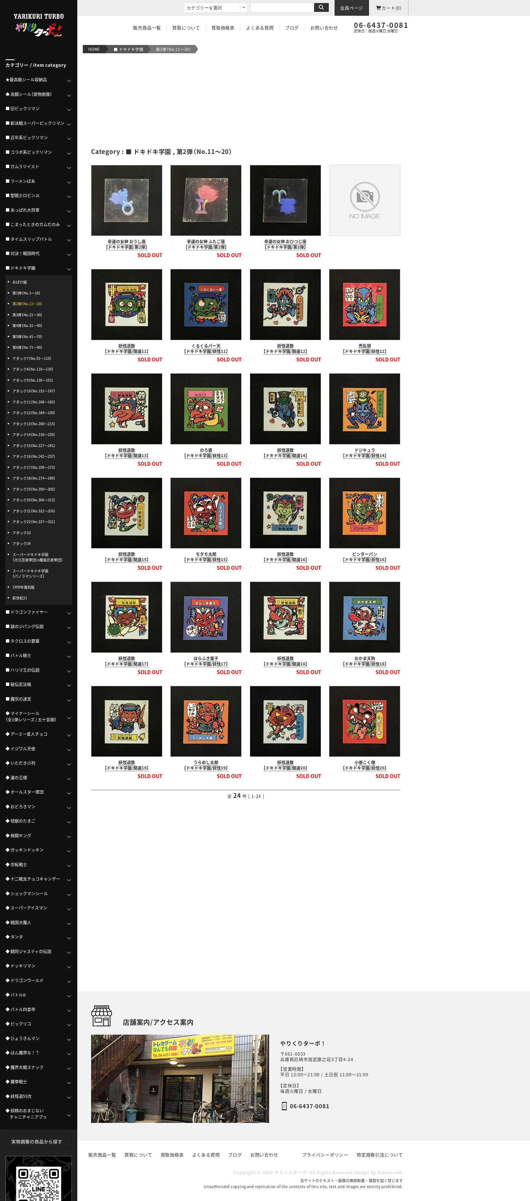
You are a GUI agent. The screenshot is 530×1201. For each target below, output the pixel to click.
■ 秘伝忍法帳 (18, 684)
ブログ (292, 27)
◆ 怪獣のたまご (20, 821)
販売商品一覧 (147, 27)
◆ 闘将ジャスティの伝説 (28, 951)
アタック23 (21, 532)
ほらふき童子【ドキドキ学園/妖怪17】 (206, 661)
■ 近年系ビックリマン (27, 137)
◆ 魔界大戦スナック (25, 1067)
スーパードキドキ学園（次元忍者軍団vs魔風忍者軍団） (37, 557)
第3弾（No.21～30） (27, 314)
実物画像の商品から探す (36, 1141)
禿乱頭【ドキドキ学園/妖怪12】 (365, 348)
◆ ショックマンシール (27, 893)
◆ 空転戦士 (16, 864)
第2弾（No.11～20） (173, 49)
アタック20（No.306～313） (33, 499)
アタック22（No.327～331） (33, 521)
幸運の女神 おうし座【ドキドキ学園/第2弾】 (126, 244)
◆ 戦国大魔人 (18, 922)
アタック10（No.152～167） (33, 390)
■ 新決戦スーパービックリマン (35, 123)
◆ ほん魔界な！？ (22, 1053)
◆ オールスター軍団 (25, 792)
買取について (186, 27)
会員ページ (351, 7)
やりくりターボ (290, 1172)
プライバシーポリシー (325, 1155)
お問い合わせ (324, 27)
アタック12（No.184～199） (33, 412)
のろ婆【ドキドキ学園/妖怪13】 (206, 453)
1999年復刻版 (23, 587)
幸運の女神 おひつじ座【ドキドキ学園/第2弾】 (285, 244)
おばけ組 (19, 281)
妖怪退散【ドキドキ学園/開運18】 (285, 661)
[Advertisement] (246, 100)
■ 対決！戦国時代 (22, 253)
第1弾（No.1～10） (26, 292)
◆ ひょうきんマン (22, 1038)
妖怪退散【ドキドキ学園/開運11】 (127, 348)
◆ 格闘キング (18, 835)
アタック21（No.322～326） (33, 510)
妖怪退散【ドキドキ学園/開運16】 (285, 557)
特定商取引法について (380, 1155)
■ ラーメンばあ (20, 181)
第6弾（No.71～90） (27, 347)
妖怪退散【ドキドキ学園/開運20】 (285, 765)
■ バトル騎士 (18, 655)
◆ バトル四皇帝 (20, 1009)
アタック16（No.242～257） (33, 456)
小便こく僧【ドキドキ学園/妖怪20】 (365, 765)
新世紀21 (19, 597)
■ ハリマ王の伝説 (22, 670)
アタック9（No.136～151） (33, 380)
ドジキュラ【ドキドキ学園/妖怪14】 (365, 453)
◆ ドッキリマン (20, 966)
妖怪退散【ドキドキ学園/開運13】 (127, 453)
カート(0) (391, 7)
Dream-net (389, 1172)
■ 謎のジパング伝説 (25, 626)
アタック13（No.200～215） (33, 423)
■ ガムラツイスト (22, 166)
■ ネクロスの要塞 (22, 641)
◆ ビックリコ (18, 1024)
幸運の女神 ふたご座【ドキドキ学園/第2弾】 (206, 244)
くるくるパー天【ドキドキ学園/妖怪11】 (206, 348)
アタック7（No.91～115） (32, 358)
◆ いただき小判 (20, 763)
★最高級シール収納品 (26, 79)
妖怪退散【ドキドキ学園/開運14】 (285, 453)
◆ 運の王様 (16, 777)
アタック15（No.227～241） (33, 445)
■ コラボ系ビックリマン (29, 152)
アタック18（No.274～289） (33, 478)
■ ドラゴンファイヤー (27, 612)
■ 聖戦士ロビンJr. (23, 195)
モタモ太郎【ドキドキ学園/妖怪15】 (206, 557)
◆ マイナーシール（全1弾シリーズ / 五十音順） (31, 716)
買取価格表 (223, 27)
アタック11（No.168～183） (33, 401)
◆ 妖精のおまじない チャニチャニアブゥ (26, 1113)
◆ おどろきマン (20, 806)
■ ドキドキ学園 (128, 49)
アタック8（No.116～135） (33, 369)
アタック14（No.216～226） (33, 434)
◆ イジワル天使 (20, 748)
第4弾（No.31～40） (27, 325)
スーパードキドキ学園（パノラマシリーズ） (30, 573)
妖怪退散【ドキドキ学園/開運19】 (127, 765)
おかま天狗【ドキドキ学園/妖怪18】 (365, 661)
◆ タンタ (14, 937)
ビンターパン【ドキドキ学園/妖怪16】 (365, 557)
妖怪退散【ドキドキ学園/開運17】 (127, 661)
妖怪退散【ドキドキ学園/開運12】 (285, 348)
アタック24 (21, 543)
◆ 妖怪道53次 (18, 1096)
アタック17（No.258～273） (33, 467)
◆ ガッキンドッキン (25, 850)
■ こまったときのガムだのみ (33, 224)
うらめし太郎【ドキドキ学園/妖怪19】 (206, 765)
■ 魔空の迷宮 (18, 699)
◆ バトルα (15, 995)
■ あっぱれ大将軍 (22, 210)
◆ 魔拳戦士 (16, 1081)
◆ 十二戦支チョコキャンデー (33, 879)
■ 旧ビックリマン (22, 108)
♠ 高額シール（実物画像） (29, 94)
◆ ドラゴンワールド (25, 980)
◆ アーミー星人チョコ (26, 734)
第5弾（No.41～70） (27, 336)
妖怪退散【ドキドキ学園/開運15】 (127, 557)
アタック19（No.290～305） (33, 489)
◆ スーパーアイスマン (26, 908)
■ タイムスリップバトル (29, 239)
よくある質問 (260, 27)
